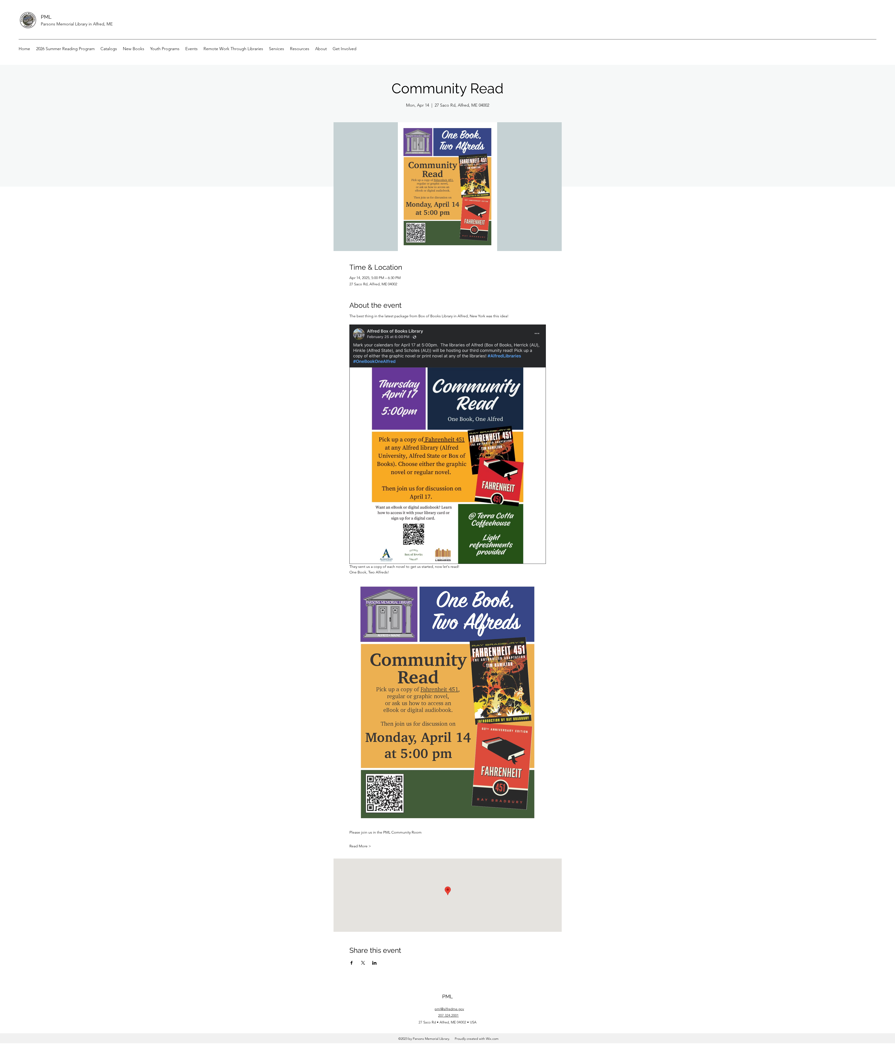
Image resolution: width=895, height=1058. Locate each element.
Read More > (360, 846)
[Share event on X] (363, 963)
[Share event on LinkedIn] (374, 963)
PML (46, 17)
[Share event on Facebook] (351, 963)
